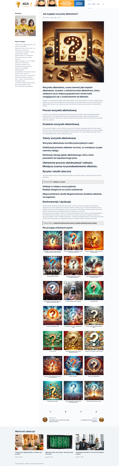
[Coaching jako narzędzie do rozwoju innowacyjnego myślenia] (90, 442)
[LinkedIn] (96, 412)
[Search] (103, 4)
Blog (89, 4)
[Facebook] (50, 412)
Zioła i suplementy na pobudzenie (24, 86)
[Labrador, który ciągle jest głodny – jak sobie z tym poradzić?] (29, 442)
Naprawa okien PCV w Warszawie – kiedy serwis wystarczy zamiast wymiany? (24, 57)
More (98, 4)
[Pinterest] (81, 412)
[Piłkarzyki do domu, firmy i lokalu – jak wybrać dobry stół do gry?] (59, 442)
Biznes (93, 4)
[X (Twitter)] (65, 412)
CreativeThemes (40, 463)
